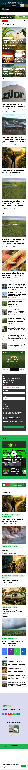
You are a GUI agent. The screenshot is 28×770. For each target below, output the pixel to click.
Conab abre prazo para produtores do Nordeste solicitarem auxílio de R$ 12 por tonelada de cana (20, 73)
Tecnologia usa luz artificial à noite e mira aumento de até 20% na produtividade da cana (17, 286)
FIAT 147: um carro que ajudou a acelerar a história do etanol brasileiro (13, 612)
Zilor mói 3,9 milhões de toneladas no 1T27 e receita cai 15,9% (14, 106)
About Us (7, 746)
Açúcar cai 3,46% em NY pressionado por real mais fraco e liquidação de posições (20, 60)
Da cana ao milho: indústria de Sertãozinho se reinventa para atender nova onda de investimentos (17, 684)
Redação (7, 48)
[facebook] (3, 714)
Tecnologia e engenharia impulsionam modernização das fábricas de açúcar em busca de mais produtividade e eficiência (17, 663)
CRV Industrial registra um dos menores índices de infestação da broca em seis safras (14, 275)
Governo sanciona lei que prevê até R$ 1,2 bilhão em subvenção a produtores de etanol (8, 73)
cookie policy (5, 767)
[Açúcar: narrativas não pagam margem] (14, 535)
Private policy (14, 746)
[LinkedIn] (19, 714)
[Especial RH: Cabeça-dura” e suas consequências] (14, 157)
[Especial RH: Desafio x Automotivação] (14, 564)
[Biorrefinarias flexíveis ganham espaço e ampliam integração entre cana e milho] (4, 677)
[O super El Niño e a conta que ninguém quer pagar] (14, 627)
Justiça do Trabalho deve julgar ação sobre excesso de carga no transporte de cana (17, 345)
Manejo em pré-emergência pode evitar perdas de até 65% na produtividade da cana (17, 320)
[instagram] (6, 714)
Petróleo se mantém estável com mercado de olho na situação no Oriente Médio (7, 60)
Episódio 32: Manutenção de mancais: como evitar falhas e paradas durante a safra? (14, 457)
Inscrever (14, 426)
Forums (21, 746)
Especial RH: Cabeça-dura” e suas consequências (13, 171)
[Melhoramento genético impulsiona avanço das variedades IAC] (4, 303)
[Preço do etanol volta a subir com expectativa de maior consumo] (14, 38)
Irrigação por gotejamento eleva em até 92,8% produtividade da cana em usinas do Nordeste (13, 203)
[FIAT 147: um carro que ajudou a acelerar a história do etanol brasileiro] (14, 596)
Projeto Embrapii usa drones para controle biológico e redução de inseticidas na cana (17, 337)
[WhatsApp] (15, 714)
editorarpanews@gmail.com (11, 462)
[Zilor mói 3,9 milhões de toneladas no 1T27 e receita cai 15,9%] (14, 91)
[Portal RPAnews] (6, 9)
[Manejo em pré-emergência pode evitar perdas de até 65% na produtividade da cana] (4, 320)
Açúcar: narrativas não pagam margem (13, 550)
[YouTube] (9, 714)
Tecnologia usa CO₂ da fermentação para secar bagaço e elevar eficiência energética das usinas (15, 670)
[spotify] (12, 714)
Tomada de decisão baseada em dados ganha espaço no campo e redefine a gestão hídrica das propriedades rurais (17, 311)
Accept (23, 766)
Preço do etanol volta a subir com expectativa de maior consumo (14, 43)
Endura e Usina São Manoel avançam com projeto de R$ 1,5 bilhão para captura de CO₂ (14, 139)
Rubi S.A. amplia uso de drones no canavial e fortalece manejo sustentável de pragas (17, 294)
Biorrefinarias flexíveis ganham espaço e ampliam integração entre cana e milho (17, 677)
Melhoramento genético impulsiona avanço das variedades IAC (15, 303)
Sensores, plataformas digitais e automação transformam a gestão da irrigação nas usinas (17, 328)
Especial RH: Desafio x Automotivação (10, 581)
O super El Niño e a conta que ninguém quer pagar (12, 642)
